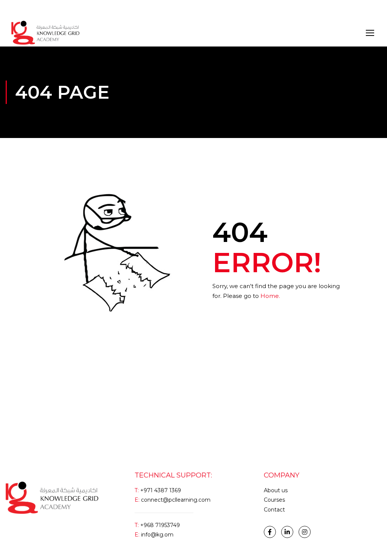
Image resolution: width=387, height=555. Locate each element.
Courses (274, 499)
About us (276, 490)
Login (18, 9)
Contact (274, 509)
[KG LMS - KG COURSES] (45, 33)
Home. (270, 295)
